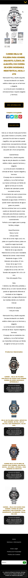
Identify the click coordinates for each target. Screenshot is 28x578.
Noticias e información (14, 542)
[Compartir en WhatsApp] (16, 116)
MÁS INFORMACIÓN (14, 105)
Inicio (14, 539)
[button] (23, 12)
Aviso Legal (14, 548)
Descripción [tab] (14, 125)
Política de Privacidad (14, 551)
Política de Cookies (14, 554)
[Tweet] (12, 116)
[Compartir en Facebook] (8, 116)
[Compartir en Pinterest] (20, 116)
